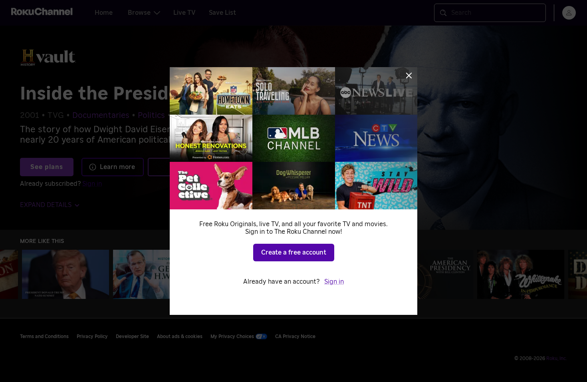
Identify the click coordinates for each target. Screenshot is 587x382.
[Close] (409, 75)
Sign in (334, 282)
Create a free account (293, 252)
